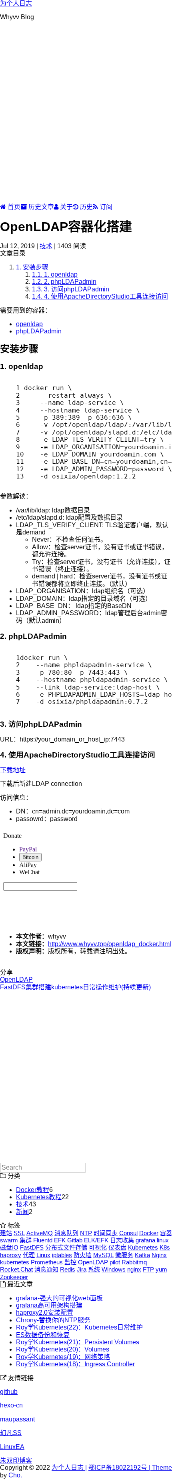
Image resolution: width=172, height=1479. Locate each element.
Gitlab (74, 1240)
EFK (60, 1240)
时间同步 (106, 1233)
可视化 (98, 1247)
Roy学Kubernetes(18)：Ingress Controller (75, 1364)
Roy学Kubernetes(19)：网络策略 (63, 1356)
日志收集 (122, 1240)
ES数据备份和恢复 (43, 1334)
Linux (43, 1255)
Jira (81, 1269)
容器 (166, 1233)
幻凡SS (11, 1432)
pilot (115, 1262)
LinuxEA (12, 1446)
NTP (86, 1233)
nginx (134, 1269)
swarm (9, 1240)
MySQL (103, 1255)
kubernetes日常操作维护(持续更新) (101, 987)
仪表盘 (117, 1247)
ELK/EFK (96, 1240)
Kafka (142, 1255)
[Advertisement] (86, 113)
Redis (67, 1269)
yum (161, 1269)
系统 (94, 1269)
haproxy (10, 1255)
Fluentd (42, 1240)
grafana (145, 1240)
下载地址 (13, 770)
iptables (62, 1255)
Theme (161, 1467)
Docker (148, 1233)
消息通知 (46, 1269)
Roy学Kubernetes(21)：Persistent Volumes (77, 1342)
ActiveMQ (39, 1233)
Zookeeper (14, 1277)
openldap (29, 324)
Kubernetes (143, 1247)
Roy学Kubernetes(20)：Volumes (62, 1349)
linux (163, 1240)
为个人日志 (16, 3)
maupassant (17, 1419)
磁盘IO (9, 1247)
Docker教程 (32, 1189)
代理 (29, 1255)
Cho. (14, 1475)
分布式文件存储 (66, 1247)
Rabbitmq (134, 1262)
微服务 (124, 1255)
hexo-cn (11, 1405)
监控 (70, 1262)
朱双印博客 (16, 1460)
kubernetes (14, 1262)
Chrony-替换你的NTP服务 (53, 1320)
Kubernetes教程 (39, 1197)
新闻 (22, 1211)
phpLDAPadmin (39, 331)
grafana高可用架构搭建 (49, 1305)
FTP (148, 1269)
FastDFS (32, 1247)
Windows (114, 1269)
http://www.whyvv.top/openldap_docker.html (109, 944)
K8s (165, 1247)
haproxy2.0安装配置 (44, 1312)
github (9, 1391)
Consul (128, 1233)
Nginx (159, 1255)
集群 (26, 1240)
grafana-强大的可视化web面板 (59, 1298)
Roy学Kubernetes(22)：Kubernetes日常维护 (79, 1327)
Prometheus (47, 1262)
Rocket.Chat (16, 1269)
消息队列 (66, 1233)
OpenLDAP (16, 979)
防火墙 (83, 1255)
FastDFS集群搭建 (25, 987)
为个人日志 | (69, 1467)
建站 (6, 1233)
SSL (19, 1233)
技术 (46, 246)
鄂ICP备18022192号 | (119, 1467)
